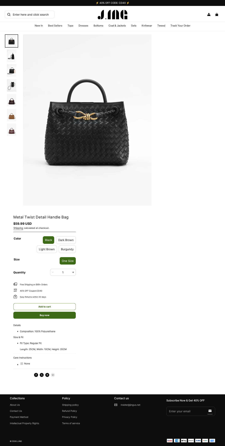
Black (48, 240)
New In (39, 25)
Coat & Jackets (117, 25)
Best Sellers (55, 25)
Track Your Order (180, 25)
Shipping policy (70, 405)
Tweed (161, 25)
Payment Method (19, 417)
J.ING (19, 441)
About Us (15, 405)
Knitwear (147, 25)
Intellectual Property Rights (24, 423)
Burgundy (67, 249)
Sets (133, 25)
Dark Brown (66, 240)
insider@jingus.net (130, 405)
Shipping (18, 228)
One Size (68, 261)
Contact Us (16, 411)
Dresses (83, 25)
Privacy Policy (69, 417)
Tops (70, 25)
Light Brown (47, 249)
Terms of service (71, 423)
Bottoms (98, 25)
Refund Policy (69, 411)
